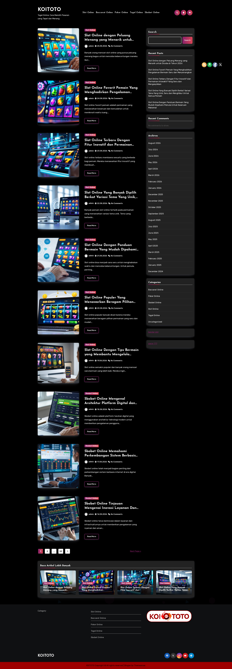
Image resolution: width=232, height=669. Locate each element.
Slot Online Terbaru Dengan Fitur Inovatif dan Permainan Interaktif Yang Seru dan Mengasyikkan (169, 81)
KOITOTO (49, 9)
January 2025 (154, 265)
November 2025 (155, 201)
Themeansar (139, 665)
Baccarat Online (104, 12)
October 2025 (154, 207)
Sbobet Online (152, 12)
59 (60, 551)
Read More (91, 68)
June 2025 (153, 233)
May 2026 (152, 162)
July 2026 (153, 149)
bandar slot (153, 332)
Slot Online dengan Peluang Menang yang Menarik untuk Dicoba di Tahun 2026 (108, 40)
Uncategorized (155, 322)
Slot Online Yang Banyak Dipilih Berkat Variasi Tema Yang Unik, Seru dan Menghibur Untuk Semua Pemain (169, 93)
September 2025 (156, 214)
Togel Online (136, 12)
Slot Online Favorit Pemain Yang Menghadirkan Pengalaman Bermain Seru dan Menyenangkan (170, 71)
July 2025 (153, 226)
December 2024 (155, 271)
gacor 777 (152, 343)
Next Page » (135, 551)
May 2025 (152, 239)
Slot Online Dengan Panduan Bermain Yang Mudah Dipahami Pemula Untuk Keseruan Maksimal (168, 105)
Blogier (127, 665)
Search (152, 32)
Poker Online (121, 12)
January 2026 (154, 188)
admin (91, 46)
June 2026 (153, 156)
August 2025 (154, 220)
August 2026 (154, 143)
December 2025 (155, 194)
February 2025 (155, 258)
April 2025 (153, 246)
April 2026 (153, 169)
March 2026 (153, 175)
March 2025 (153, 252)
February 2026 (155, 181)
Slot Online (88, 12)
